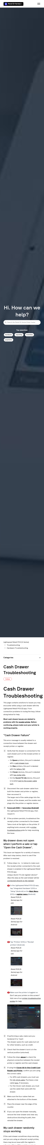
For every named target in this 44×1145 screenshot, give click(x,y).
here (16, 1083)
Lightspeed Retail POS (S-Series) (16, 642)
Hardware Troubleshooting (17, 648)
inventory (29, 334)
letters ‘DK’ (21, 769)
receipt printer (24, 722)
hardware (8, 334)
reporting (19, 334)
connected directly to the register (20, 881)
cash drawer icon (22, 763)
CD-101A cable (19, 1080)
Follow (7, 679)
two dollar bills (19, 775)
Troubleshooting (13, 645)
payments (8, 340)
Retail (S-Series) (14, 4)
